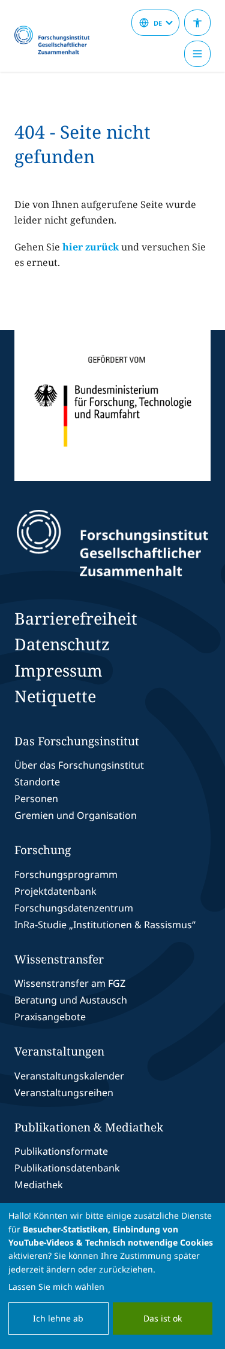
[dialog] (112, 1276)
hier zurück (90, 246)
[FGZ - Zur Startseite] (57, 40)
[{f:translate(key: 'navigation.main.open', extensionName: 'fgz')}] (197, 54)
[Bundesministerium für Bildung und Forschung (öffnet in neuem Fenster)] (112, 405)
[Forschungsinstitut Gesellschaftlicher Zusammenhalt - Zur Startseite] (113, 543)
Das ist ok (162, 1318)
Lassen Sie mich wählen (56, 1286)
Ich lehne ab (58, 1318)
